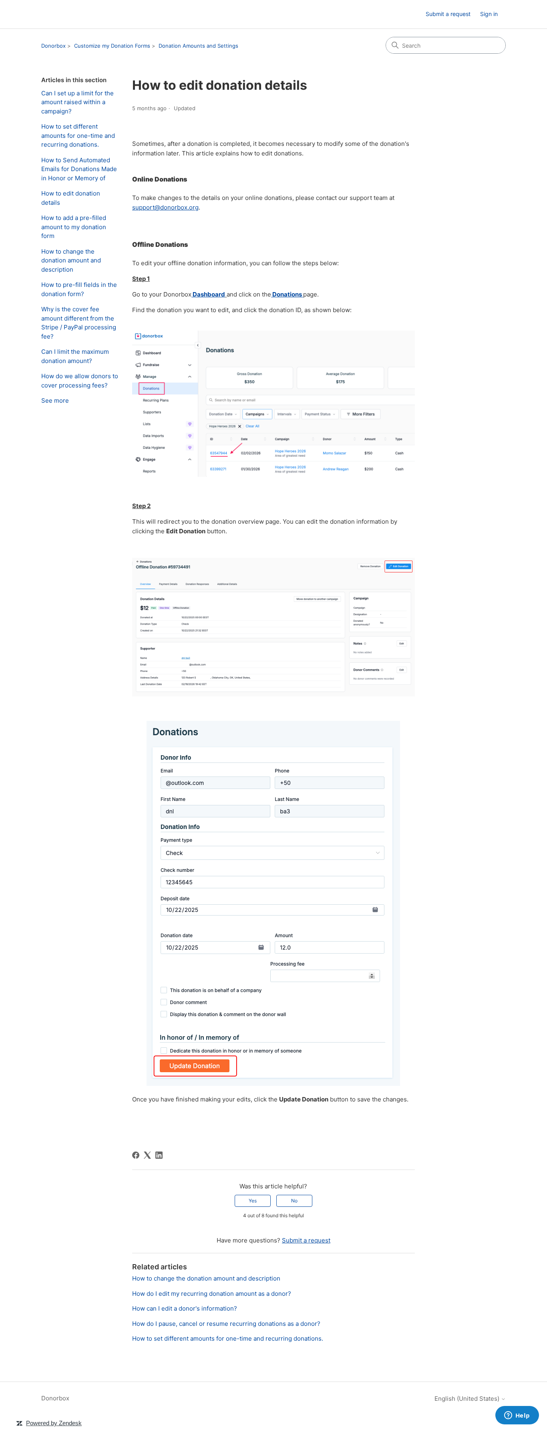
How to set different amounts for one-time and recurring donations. (78, 135)
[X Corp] (147, 1155)
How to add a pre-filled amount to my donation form (73, 227)
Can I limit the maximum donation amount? (75, 356)
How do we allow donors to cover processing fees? (79, 380)
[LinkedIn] (159, 1155)
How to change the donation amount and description (71, 260)
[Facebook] (135, 1155)
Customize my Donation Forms (112, 45)
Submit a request (448, 13)
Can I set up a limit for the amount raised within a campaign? (77, 102)
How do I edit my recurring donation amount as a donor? (211, 1293)
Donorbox (53, 45)
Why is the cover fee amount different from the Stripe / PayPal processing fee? (78, 322)
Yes (253, 1201)
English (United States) (467, 1398)
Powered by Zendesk (54, 1423)
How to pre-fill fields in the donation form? (79, 289)
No (294, 1201)
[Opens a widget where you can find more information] (517, 1416)
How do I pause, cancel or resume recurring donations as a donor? (226, 1323)
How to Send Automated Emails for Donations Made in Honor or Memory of (79, 169)
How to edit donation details (70, 198)
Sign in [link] (489, 13)
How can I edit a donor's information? (184, 1308)
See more (55, 400)
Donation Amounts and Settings (198, 45)
